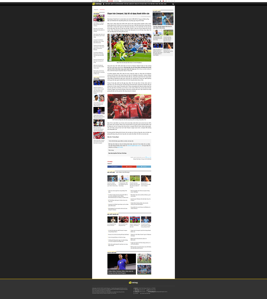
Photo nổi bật (111, 252)
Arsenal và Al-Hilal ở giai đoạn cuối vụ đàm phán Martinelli (118, 205)
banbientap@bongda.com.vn (134, 145)
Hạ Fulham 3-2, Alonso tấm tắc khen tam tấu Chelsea (99, 24)
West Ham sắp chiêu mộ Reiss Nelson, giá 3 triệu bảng (141, 195)
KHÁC (165, 3)
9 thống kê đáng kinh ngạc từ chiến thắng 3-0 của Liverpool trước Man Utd (118, 240)
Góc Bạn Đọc (102, 9)
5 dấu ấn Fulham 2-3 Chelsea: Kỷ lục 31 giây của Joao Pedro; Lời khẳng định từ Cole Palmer (99, 90)
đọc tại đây (120, 147)
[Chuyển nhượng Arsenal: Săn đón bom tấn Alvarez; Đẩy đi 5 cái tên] (135, 178)
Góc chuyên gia (95, 1)
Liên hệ (136, 293)
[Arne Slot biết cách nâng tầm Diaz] (124, 219)
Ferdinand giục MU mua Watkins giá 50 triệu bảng (123, 184)
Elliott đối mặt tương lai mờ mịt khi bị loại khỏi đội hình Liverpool (99, 142)
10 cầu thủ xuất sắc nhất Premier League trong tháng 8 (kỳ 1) (117, 231)
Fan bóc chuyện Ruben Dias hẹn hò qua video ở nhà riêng (112, 184)
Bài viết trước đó (112, 214)
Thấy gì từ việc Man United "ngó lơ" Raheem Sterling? (141, 235)
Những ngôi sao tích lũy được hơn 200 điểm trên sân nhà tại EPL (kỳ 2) (141, 247)
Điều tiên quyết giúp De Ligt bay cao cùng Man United (118, 245)
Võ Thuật (141, 3)
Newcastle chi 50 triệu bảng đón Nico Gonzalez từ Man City (99, 72)
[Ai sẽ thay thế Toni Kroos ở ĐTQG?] (112, 219)
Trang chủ (96, 9)
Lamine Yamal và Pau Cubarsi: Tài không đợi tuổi (135, 225)
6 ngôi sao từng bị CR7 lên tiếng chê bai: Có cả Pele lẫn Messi (140, 243)
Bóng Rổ (136, 3)
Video (156, 3)
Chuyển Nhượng (119, 3)
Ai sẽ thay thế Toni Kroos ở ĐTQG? (111, 224)
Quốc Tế (113, 3)
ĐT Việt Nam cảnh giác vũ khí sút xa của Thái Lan (117, 201)
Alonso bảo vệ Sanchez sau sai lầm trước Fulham (145, 184)
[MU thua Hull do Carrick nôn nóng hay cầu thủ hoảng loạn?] (99, 122)
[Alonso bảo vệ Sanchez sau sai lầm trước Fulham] (146, 178)
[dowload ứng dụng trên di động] (163, 1)
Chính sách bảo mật (146, 293)
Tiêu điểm (96, 78)
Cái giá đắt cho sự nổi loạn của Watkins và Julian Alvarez (140, 207)
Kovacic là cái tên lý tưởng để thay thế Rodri (118, 234)
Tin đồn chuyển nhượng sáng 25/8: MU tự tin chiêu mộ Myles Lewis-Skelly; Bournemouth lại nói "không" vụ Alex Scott (118, 196)
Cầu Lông (161, 3)
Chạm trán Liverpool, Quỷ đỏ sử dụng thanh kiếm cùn (128, 13)
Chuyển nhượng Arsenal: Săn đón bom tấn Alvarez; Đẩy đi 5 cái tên (125, 1)
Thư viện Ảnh (151, 3)
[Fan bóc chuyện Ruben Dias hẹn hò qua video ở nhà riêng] (112, 178)
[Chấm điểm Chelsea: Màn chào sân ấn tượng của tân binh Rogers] (99, 110)
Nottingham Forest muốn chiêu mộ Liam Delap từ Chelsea (117, 209)
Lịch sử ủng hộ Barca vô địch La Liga (116, 237)
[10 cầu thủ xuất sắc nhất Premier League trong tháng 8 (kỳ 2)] (146, 219)
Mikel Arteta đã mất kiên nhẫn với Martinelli (139, 239)
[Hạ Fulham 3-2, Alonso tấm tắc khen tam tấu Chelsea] (99, 18)
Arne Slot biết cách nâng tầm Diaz (123, 224)
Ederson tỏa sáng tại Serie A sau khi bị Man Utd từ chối (99, 67)
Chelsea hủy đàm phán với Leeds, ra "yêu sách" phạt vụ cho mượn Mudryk (99, 47)
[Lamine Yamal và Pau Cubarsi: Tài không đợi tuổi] (135, 219)
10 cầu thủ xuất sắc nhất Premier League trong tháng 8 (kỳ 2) (146, 225)
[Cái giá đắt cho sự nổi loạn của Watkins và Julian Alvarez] (99, 97)
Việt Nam (126, 3)
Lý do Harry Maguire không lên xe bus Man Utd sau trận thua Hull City (99, 54)
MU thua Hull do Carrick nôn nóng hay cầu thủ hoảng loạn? (99, 129)
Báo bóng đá (104, 1)
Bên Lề (145, 3)
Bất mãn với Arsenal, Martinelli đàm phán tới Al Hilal (99, 30)
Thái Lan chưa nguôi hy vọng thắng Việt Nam (117, 191)
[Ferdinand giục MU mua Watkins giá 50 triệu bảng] (124, 178)
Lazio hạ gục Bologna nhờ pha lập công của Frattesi (141, 199)
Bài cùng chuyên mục (123, 172)
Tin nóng (96, 13)
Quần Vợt (131, 3)
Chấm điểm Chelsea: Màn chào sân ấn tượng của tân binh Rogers (139, 203)
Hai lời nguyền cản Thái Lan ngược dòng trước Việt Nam (140, 191)
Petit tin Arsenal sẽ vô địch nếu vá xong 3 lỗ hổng (99, 61)
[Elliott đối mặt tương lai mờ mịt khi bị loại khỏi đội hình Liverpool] (99, 135)
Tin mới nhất (157, 11)
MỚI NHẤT (107, 3)
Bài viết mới (111, 172)
